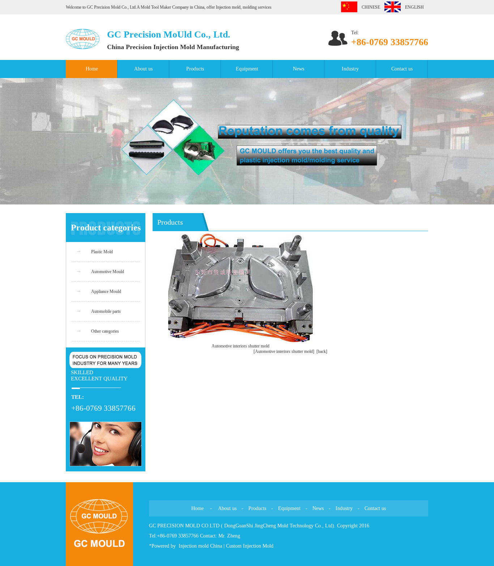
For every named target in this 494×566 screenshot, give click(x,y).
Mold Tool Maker (156, 7)
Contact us (402, 69)
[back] (321, 351)
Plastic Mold (102, 251)
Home (92, 69)
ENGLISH (412, 7)
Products (195, 69)
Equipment (247, 69)
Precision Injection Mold (161, 47)
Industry (350, 69)
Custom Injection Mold (249, 546)
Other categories (105, 331)
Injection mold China (200, 546)
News (298, 69)
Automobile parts (106, 311)
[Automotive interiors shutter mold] (284, 351)
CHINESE (368, 7)
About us (143, 69)
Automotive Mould (107, 271)
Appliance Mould (106, 291)
